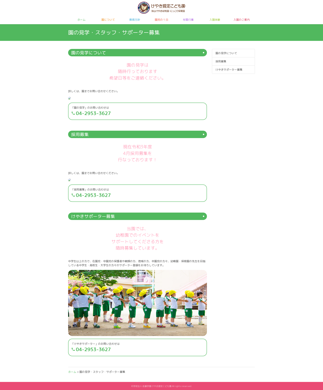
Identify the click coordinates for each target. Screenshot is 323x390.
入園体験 (214, 20)
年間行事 (188, 20)
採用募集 (221, 61)
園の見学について (226, 53)
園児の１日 (161, 20)
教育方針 (134, 20)
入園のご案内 (242, 20)
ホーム (81, 20)
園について (108, 20)
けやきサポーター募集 (229, 69)
